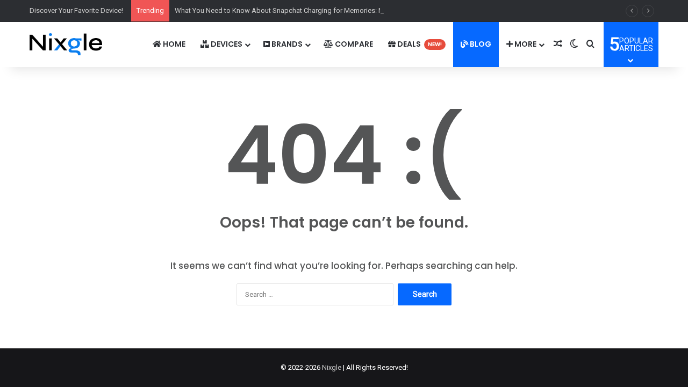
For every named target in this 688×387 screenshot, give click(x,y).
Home (173, 44)
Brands (286, 44)
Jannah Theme (146, 376)
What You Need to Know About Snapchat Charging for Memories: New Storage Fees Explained (321, 10)
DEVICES (225, 44)
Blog (479, 44)
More (524, 44)
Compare (353, 44)
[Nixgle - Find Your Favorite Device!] (66, 44)
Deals (419, 44)
